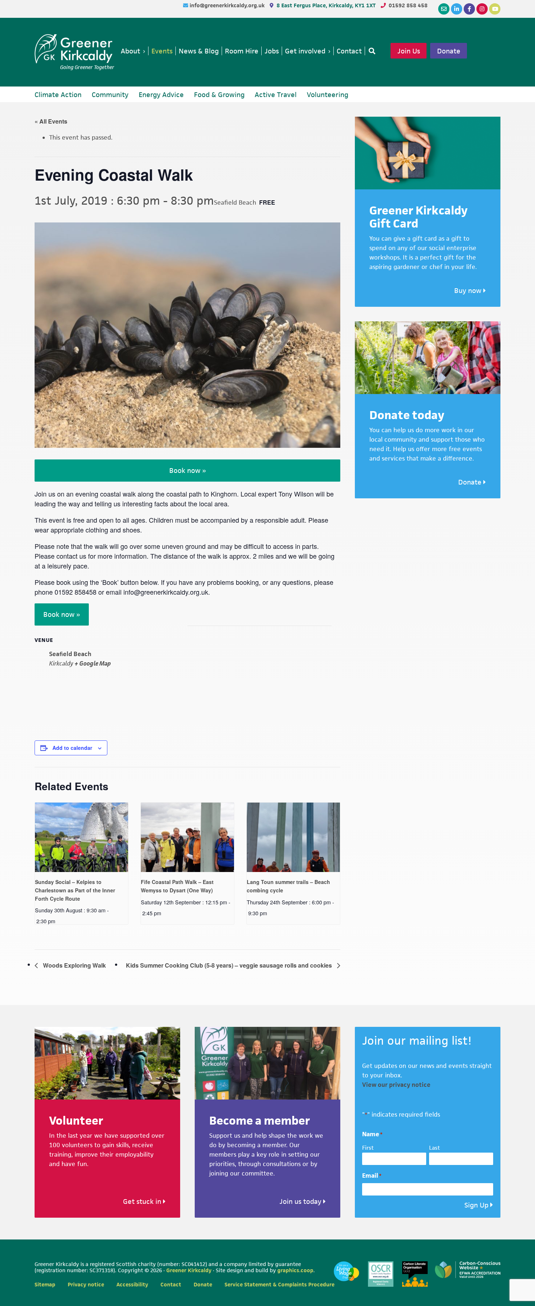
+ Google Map (93, 663)
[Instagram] (482, 9)
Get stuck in (143, 1201)
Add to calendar (72, 747)
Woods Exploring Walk (73, 965)
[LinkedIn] (456, 9)
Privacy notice (86, 1284)
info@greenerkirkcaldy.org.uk (228, 5)
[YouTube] (494, 9)
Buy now (468, 290)
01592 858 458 (408, 5)
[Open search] (370, 51)
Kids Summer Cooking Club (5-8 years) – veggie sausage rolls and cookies (229, 965)
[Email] (443, 9)
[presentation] (81, 837)
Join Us (408, 51)
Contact (170, 1284)
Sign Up (476, 1205)
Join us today (301, 1201)
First (368, 1148)
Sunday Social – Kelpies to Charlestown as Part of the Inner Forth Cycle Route (75, 890)
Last (434, 1148)
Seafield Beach (70, 654)
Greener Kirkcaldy (74, 48)
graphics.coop (295, 1270)
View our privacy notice (396, 1085)
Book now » (187, 470)
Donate (448, 51)
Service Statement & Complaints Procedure (279, 1284)
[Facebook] (469, 9)
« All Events (51, 121)
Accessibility (132, 1284)
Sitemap (45, 1284)
